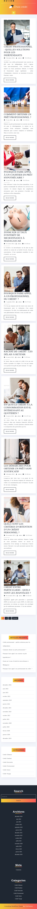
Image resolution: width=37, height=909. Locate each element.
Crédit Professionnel (8, 766)
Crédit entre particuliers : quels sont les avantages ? (17, 590)
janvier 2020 (6, 734)
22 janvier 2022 (10, 357)
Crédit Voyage (7, 773)
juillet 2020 (6, 727)
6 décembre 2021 (10, 474)
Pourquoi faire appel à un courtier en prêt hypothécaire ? (18, 175)
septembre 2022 (7, 700)
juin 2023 (5, 692)
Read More (11, 80)
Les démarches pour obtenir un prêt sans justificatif (18, 468)
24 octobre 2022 (10, 243)
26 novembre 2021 (10, 535)
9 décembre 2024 (10, 58)
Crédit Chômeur (7, 754)
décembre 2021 (7, 708)
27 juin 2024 (9, 120)
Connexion (18, 869)
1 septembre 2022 (10, 302)
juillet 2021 (6, 719)
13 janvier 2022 (10, 416)
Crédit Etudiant (7, 758)
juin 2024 (5, 688)
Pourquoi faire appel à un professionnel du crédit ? (17, 296)
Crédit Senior (6, 770)
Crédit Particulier (8, 762)
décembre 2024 (7, 685)
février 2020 (6, 730)
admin (19, 58)
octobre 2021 (6, 715)
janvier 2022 (6, 704)
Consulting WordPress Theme (13, 906)
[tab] (13, 12)
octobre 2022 (6, 696)
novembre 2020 (7, 723)
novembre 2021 (7, 711)
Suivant (15, 618)
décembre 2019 (7, 738)
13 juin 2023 (9, 180)
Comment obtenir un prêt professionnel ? (14, 649)
